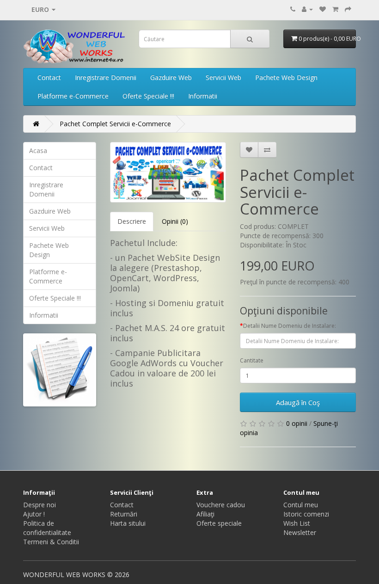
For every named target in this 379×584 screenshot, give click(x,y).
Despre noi (39, 504)
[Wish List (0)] (322, 9)
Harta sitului (128, 523)
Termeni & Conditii (51, 541)
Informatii (202, 96)
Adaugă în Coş (298, 402)
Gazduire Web (171, 77)
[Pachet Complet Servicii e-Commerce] (168, 172)
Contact (49, 77)
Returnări (123, 514)
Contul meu (300, 504)
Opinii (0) (175, 221)
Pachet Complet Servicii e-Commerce (115, 123)
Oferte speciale (219, 523)
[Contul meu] (307, 9)
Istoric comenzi (306, 514)
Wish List (296, 523)
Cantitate (251, 360)
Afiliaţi (205, 514)
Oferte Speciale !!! (148, 96)
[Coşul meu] (335, 9)
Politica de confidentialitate (47, 528)
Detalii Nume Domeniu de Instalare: (289, 326)
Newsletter (299, 532)
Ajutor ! (34, 514)
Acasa (38, 150)
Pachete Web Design (286, 77)
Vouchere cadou (220, 504)
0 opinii (296, 423)
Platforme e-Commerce (73, 96)
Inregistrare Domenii (105, 77)
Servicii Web (223, 77)
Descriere (131, 221)
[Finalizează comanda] (348, 9)
